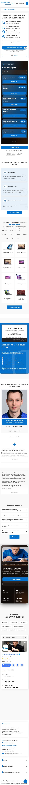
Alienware (4, 230)
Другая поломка (15, 147)
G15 (11, 230)
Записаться (14, 81)
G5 (7, 238)
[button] (11, 436)
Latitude (18, 230)
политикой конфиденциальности (17, 51)
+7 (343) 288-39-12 (19, 3)
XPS (10, 234)
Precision (17, 234)
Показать (14, 536)
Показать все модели (14, 307)
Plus (12, 238)
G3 (2, 238)
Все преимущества (14, 212)
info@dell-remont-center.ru (10, 745)
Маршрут (7, 665)
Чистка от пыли (8, 131)
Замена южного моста (10, 121)
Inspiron (4, 234)
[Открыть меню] (27, 3)
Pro (18, 238)
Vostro (25, 234)
